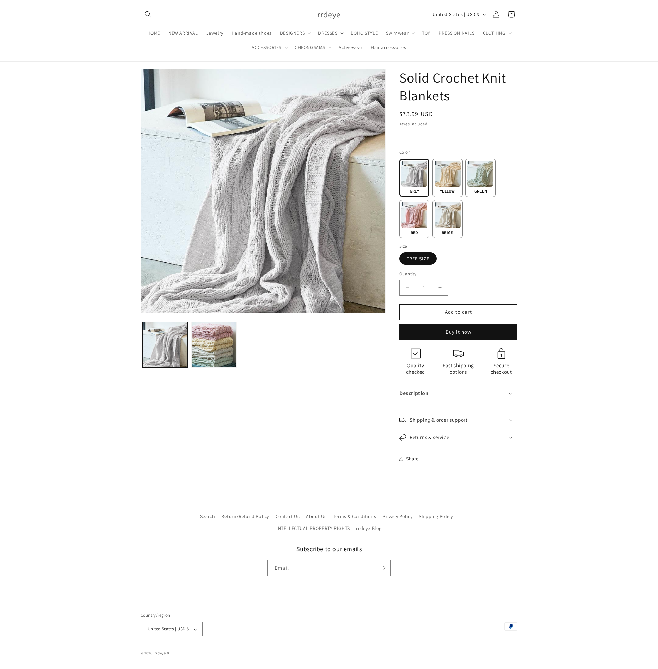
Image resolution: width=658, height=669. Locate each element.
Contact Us (288, 516)
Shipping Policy (436, 516)
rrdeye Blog (369, 528)
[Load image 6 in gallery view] (214, 345)
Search (207, 516)
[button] (148, 14)
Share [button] (412, 459)
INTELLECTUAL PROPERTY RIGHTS (313, 528)
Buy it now (459, 332)
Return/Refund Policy (245, 516)
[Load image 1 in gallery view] (165, 345)
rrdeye (160, 653)
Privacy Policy (397, 516)
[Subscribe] (382, 568)
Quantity (407, 274)
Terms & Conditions (354, 516)
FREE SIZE (417, 259)
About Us (316, 516)
